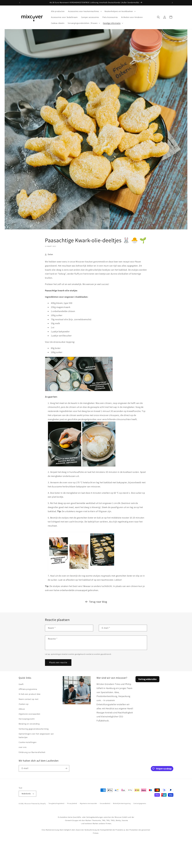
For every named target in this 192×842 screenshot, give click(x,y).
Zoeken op (23, 704)
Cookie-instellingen (27, 742)
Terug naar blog (98, 601)
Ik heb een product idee (29, 694)
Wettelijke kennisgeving (122, 803)
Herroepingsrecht (27, 719)
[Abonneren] (66, 768)
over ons (23, 747)
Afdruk (22, 709)
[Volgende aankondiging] (172, 2)
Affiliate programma (28, 689)
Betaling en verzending (29, 723)
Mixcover (27, 804)
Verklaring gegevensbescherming (34, 729)
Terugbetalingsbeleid (56, 803)
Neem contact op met (28, 699)
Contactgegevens (139, 803)
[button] (84, 11)
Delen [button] (50, 254)
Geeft (21, 684)
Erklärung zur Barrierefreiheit (32, 752)
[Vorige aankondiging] (20, 2)
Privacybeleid (72, 803)
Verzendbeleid (105, 803)
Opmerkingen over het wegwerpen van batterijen (36, 736)
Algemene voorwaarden (29, 714)
